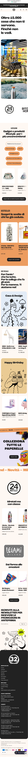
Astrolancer (20, 747)
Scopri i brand (14, 600)
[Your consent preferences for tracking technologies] (26, 753)
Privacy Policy (4, 684)
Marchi (3, 674)
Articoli (3, 669)
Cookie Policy (4, 686)
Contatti (3, 678)
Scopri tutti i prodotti (14, 259)
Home (2, 667)
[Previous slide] (1, 5)
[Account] (20, 9)
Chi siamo (3, 676)
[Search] (23, 9)
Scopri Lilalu (14, 456)
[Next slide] (26, 5)
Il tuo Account (4, 680)
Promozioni (4, 671)
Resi (2, 688)
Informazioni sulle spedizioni (8, 690)
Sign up (23, 624)
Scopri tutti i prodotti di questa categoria (14, 198)
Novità (2, 673)
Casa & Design (14, 296)
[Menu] (1, 9)
